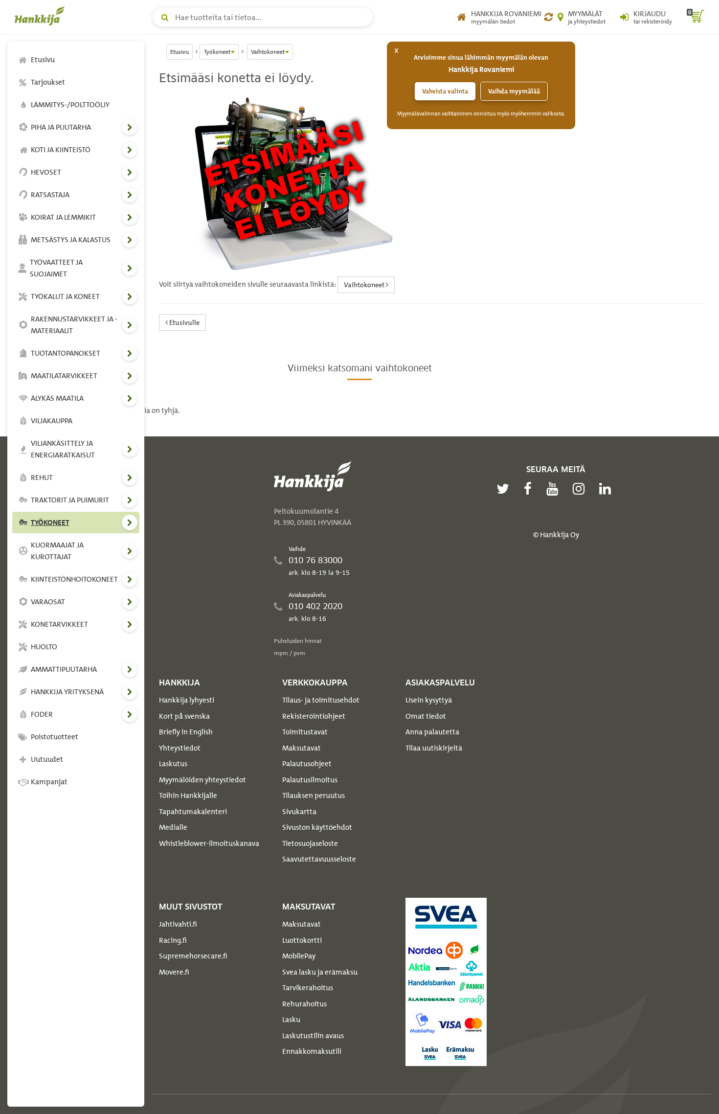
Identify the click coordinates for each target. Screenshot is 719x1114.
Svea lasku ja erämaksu (320, 972)
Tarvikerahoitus (307, 988)
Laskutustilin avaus (313, 1036)
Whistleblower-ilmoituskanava (209, 843)
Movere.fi (174, 972)
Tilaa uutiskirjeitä (433, 748)
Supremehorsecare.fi (193, 956)
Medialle (173, 827)
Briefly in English (186, 732)
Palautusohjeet (307, 764)
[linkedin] (607, 489)
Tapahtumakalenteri (193, 812)
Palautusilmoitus (309, 780)
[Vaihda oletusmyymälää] (548, 17)
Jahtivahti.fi (178, 924)
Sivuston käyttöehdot (317, 827)
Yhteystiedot (180, 748)
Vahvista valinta (445, 91)
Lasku (291, 1019)
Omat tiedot (425, 716)
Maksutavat (301, 748)
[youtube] (554, 489)
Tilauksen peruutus (313, 795)
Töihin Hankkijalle (188, 795)
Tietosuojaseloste (310, 843)
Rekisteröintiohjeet (313, 716)
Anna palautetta (432, 732)
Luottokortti (302, 940)
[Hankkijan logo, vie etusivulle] (41, 15)
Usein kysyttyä (428, 700)
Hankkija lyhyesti (186, 700)
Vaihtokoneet (365, 284)
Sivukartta (299, 812)
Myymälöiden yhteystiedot (202, 780)
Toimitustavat (305, 732)
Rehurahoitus (304, 1004)
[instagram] (581, 489)
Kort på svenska (184, 716)
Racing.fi (173, 940)
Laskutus (173, 764)
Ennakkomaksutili (311, 1051)
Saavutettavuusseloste (319, 859)
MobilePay (298, 956)
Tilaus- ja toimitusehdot (321, 700)
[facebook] (530, 489)
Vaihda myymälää (514, 91)
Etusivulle (184, 322)
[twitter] (505, 489)
